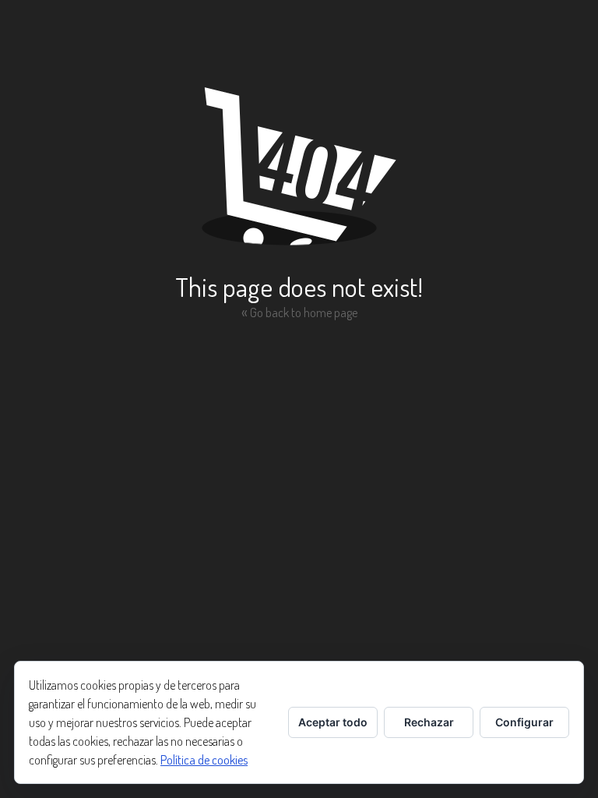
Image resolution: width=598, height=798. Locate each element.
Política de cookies (204, 760)
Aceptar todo (333, 722)
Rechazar (429, 722)
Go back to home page (299, 311)
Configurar (524, 722)
